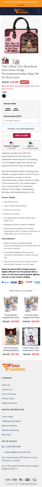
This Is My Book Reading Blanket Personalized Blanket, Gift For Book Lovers (11, 349)
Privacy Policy (8, 398)
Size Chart (6, 434)
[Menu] (3, 11)
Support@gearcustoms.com (18, 452)
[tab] (21, 103)
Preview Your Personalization (21, 129)
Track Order (7, 416)
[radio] (4, 96)
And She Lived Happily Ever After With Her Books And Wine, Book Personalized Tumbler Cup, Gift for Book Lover (31, 316)
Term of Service (9, 394)
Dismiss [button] (21, 5)
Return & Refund (9, 425)
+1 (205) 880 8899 (13, 446)
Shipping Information (11, 421)
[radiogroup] (21, 109)
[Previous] (5, 36)
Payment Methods (10, 430)
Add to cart (21, 135)
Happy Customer (10, 403)
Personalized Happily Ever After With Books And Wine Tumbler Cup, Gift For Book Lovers (11, 316)
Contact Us (7, 389)
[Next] (37, 36)
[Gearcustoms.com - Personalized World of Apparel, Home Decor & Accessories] (21, 11)
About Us (6, 385)
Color (4, 92)
